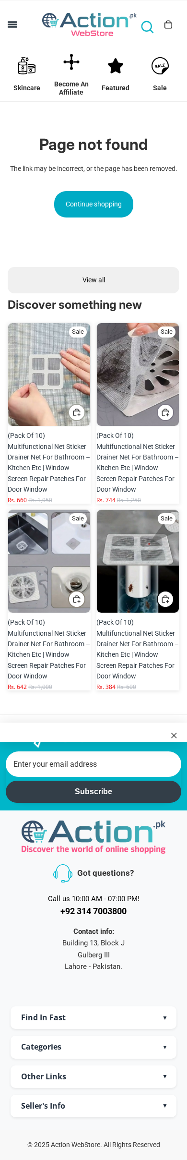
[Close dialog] (174, 735)
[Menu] (12, 24)
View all (93, 280)
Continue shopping (94, 204)
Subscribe (93, 791)
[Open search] (147, 27)
